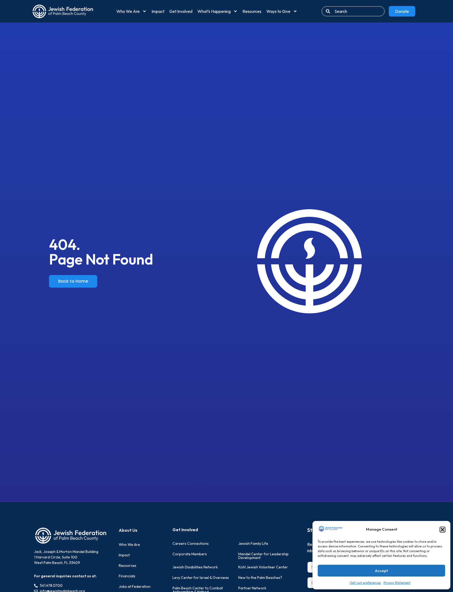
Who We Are (128, 11)
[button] (442, 529)
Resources (251, 11)
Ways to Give (278, 11)
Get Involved (180, 11)
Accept (381, 570)
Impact (158, 11)
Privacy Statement (397, 583)
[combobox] (353, 11)
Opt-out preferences (365, 583)
